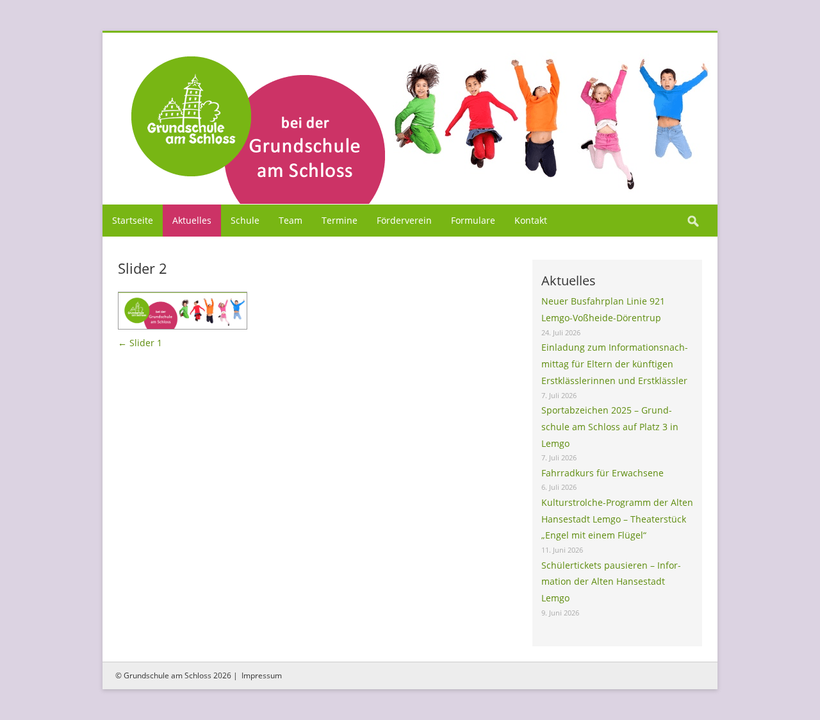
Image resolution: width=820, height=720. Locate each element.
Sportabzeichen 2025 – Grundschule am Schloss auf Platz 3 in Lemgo (609, 426)
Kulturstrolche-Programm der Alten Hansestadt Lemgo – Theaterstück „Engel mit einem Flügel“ (617, 519)
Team (290, 220)
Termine (339, 220)
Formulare (473, 220)
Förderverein (404, 220)
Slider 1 (140, 343)
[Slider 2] (410, 117)
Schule (245, 220)
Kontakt (530, 220)
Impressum (262, 675)
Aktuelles (191, 220)
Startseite (132, 220)
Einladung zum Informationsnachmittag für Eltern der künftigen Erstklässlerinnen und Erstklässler (614, 364)
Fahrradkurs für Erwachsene (602, 473)
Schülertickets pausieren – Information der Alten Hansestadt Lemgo (611, 582)
